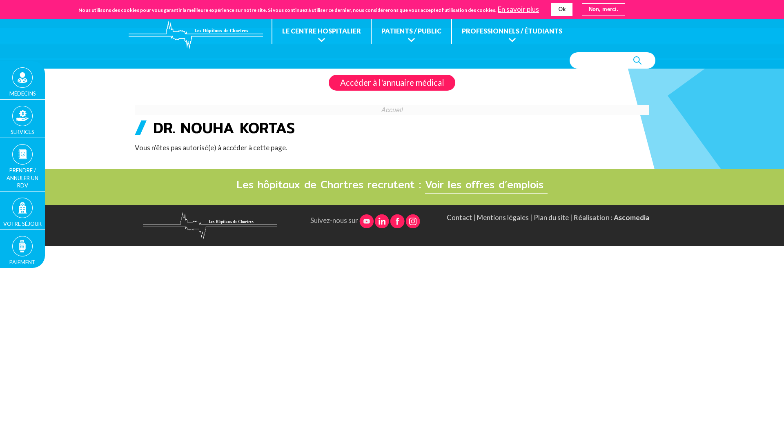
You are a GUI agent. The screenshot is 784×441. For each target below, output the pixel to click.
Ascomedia (631, 217)
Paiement (22, 262)
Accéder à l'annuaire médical (392, 82)
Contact (459, 217)
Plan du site (551, 217)
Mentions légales (503, 217)
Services (22, 132)
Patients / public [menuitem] (411, 31)
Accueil (392, 109)
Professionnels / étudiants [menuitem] (512, 31)
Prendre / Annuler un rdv (22, 177)
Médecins (22, 93)
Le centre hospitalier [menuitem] (321, 31)
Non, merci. (603, 9)
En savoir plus (518, 9)
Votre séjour (22, 223)
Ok (562, 9)
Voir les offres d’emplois (486, 184)
